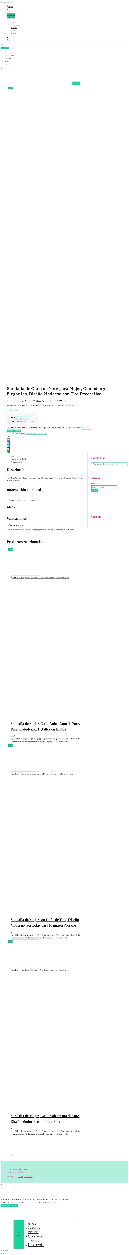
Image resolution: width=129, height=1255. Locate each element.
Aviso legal (25, 1169)
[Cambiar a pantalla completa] (3, 1250)
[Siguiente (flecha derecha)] (3, 1253)
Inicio (12, 22)
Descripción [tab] (15, 456)
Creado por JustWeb (25, 1176)
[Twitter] (64, 445)
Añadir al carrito (14, 431)
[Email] (64, 439)
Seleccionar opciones (9, 1205)
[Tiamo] (3, 45)
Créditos (23, 1172)
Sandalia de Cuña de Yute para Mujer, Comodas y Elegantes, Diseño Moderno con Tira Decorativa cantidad (44, 427)
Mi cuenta (14, 33)
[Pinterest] (64, 448)
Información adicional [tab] (18, 459)
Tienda (13, 30)
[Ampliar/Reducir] (1, 1250)
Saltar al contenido (7, 2)
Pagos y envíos (15, 25)
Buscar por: (95, 483)
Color (13, 421)
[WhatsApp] (64, 451)
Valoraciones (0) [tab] (16, 462)
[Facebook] (64, 442)
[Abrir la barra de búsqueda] (8, 12)
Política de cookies (12, 1172)
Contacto (14, 28)
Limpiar (31, 421)
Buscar (94, 490)
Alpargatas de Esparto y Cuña (36, 433)
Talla (13, 417)
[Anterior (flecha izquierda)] (1, 1253)
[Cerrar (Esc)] (7, 1250)
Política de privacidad (13, 1169)
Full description (12, 410)
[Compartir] (5, 1250)
